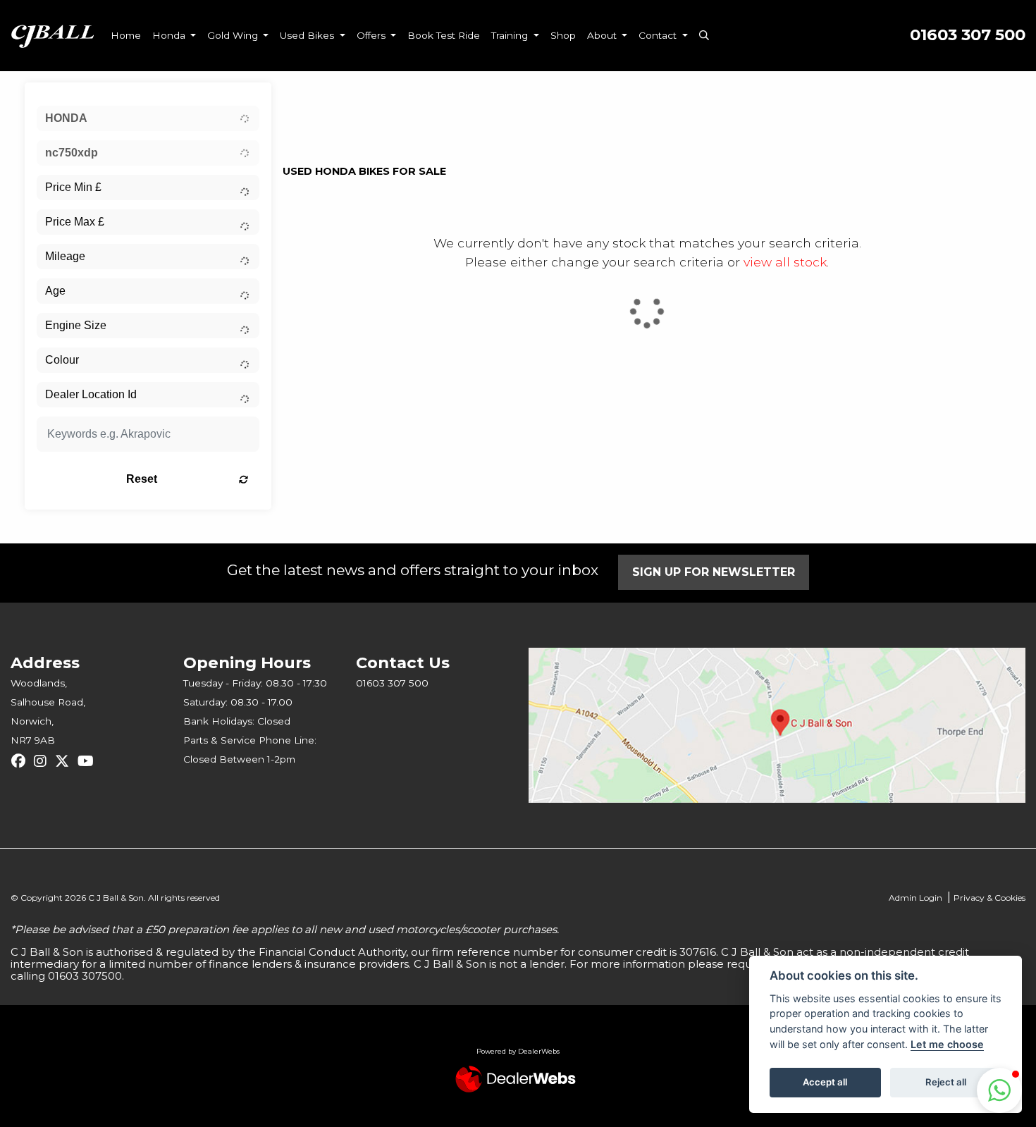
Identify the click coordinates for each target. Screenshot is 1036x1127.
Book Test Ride (443, 35)
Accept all (825, 1082)
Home (126, 35)
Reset (141, 479)
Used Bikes (308, 35)
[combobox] (148, 118)
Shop (563, 35)
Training (511, 35)
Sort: (304, 97)
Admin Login (915, 897)
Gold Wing (234, 35)
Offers (372, 35)
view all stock (785, 261)
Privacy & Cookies (989, 897)
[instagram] (43, 761)
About (603, 35)
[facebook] (22, 761)
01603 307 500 (967, 34)
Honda (170, 35)
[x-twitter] (65, 761)
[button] (999, 1090)
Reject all (945, 1082)
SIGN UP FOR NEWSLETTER (713, 572)
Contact (659, 35)
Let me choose (947, 1044)
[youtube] (89, 761)
